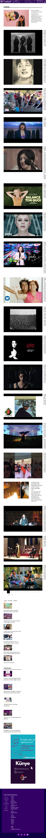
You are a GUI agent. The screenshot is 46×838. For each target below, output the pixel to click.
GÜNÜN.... (6, 808)
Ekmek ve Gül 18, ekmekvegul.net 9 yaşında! (12, 718)
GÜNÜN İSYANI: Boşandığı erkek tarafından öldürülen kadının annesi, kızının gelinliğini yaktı (36, 486)
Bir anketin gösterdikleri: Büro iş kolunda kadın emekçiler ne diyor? (11, 642)
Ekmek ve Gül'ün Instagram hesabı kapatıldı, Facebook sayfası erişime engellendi (12, 680)
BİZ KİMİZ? (6, 810)
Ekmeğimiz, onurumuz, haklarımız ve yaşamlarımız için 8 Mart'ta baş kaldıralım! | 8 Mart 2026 (12, 732)
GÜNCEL (6, 797)
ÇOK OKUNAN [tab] (10, 600)
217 (12, 594)
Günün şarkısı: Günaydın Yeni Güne (36, 11)
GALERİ (6, 807)
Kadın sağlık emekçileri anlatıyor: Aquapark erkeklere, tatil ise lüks (11, 611)
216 (9, 594)
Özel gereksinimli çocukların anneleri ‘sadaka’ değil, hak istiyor (12, 621)
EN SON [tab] (5, 600)
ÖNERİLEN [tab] (15, 600)
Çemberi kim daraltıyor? (9, 662)
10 (38, 592)
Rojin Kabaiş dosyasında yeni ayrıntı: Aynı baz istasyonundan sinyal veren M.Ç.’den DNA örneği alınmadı (12, 653)
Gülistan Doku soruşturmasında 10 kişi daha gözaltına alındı (12, 632)
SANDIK (6, 802)
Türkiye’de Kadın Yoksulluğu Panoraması (10, 705)
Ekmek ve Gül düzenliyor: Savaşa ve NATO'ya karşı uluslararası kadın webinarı (12, 693)
